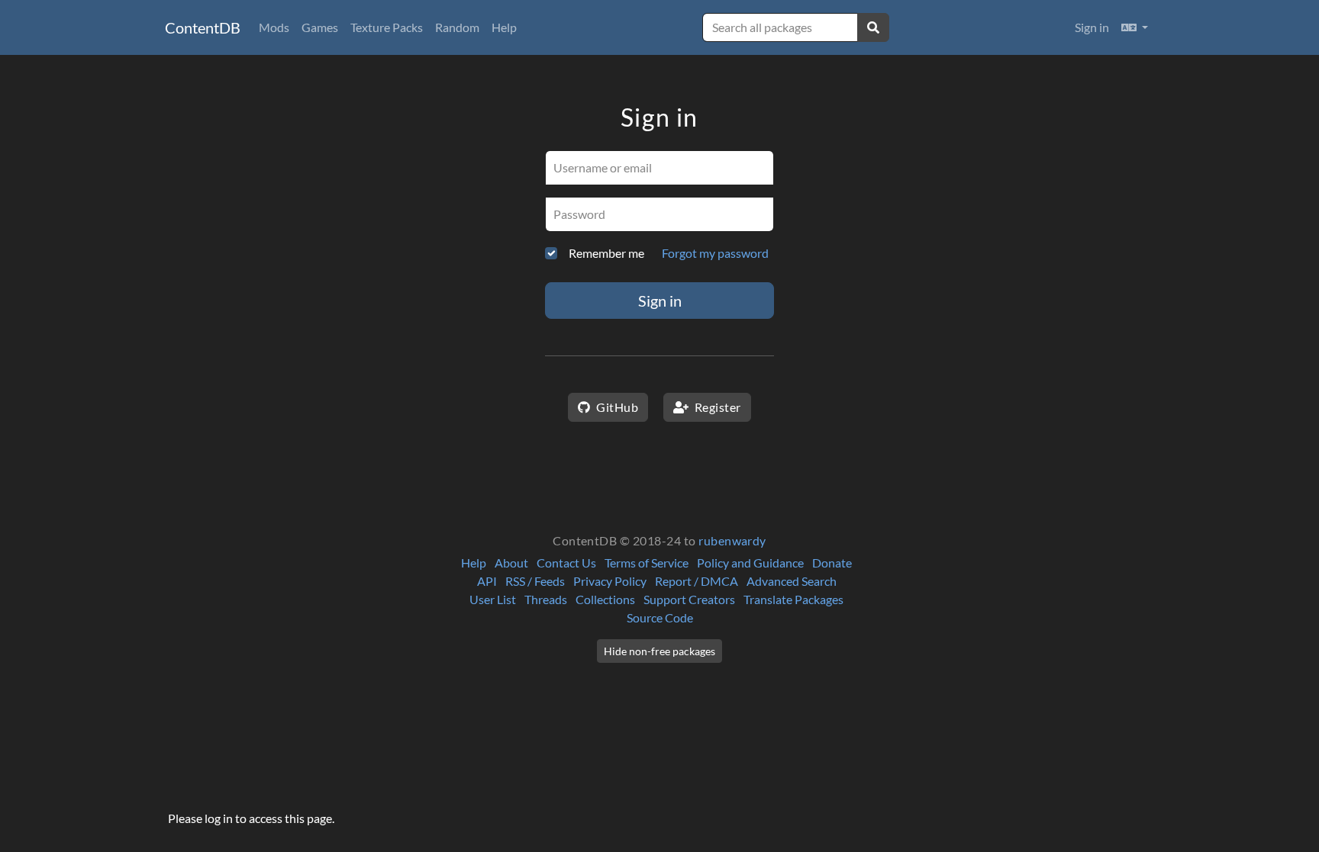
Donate (832, 562)
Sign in (1092, 27)
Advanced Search (792, 581)
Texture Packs (386, 27)
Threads (545, 599)
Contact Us (566, 562)
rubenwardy (732, 540)
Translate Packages (793, 599)
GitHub (616, 407)
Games (320, 27)
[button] (1134, 27)
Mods (274, 27)
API (487, 581)
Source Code (660, 617)
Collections (605, 599)
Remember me (606, 253)
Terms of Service (647, 562)
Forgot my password (715, 253)
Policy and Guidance (750, 562)
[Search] (873, 27)
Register (716, 407)
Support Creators (689, 599)
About (511, 562)
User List (492, 599)
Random (457, 27)
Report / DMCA (696, 581)
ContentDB (202, 27)
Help (504, 27)
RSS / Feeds (535, 581)
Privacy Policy (610, 581)
